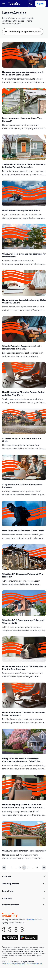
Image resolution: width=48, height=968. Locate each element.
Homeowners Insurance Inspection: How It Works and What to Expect (22, 73)
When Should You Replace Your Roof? (21, 210)
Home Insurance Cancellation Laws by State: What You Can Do (24, 301)
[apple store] (10, 937)
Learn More (7, 891)
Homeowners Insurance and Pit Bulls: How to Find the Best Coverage (24, 667)
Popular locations (10, 904)
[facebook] (4, 929)
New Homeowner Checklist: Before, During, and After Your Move (23, 393)
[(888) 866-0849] (30, 4)
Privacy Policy (20, 964)
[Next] (44, 867)
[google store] (29, 937)
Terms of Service (8, 964)
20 (24, 867)
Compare (6, 876)
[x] (10, 929)
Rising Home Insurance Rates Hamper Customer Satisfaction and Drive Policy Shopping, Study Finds (21, 760)
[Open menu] (3, 4)
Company (7, 898)
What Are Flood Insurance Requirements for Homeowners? (24, 255)
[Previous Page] (4, 867)
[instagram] (16, 929)
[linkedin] (22, 929)
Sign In (40, 3)
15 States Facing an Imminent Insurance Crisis (21, 439)
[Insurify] (14, 3)
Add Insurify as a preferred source (25, 31)
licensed (30, 919)
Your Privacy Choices (34, 964)
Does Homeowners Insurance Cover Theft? (23, 530)
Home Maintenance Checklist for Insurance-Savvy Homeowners (23, 714)
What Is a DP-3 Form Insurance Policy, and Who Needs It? (23, 621)
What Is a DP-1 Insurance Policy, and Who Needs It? (22, 575)
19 (20, 867)
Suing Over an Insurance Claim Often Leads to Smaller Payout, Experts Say (23, 165)
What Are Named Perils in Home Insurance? (24, 851)
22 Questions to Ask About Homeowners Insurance (22, 486)
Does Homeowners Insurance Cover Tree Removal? (22, 119)
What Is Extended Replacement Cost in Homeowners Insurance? (21, 347)
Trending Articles (10, 883)
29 (37, 867)
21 (28, 867)
